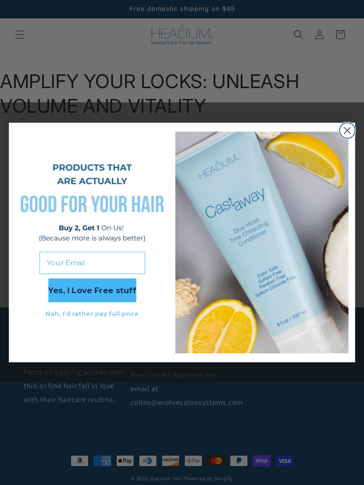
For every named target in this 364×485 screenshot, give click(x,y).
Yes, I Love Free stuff (92, 291)
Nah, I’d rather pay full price (92, 313)
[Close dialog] (347, 130)
